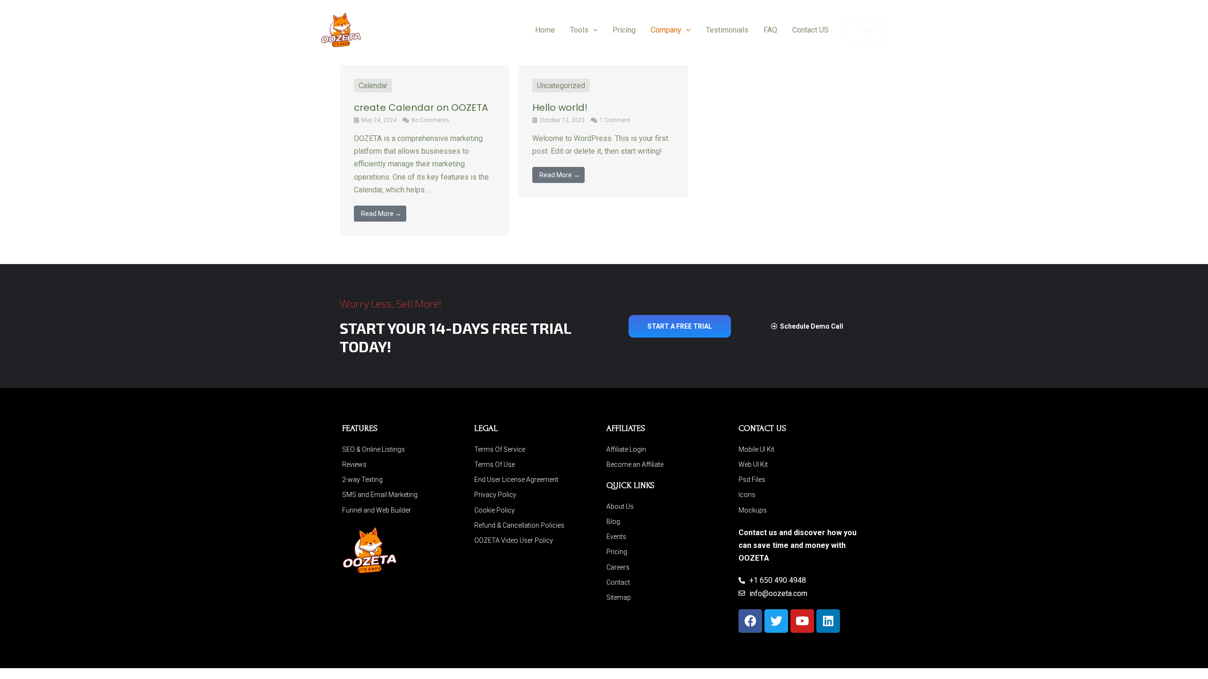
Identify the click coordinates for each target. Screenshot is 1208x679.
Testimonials (727, 29)
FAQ (770, 29)
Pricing (624, 29)
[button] (593, 30)
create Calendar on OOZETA (421, 107)
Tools (579, 29)
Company (666, 29)
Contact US (810, 29)
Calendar (373, 85)
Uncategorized (561, 85)
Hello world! (559, 107)
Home (545, 29)
